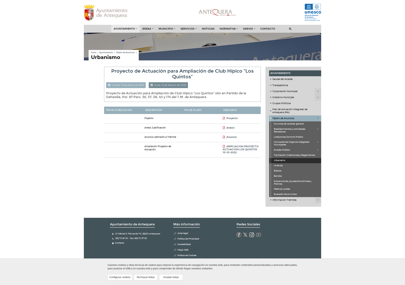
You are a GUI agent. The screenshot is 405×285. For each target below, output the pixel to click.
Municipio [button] (168, 30)
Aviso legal (183, 233)
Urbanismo (279, 160)
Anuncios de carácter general (289, 124)
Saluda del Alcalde (282, 79)
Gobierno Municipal (283, 97)
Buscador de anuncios (285, 194)
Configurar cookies (120, 277)
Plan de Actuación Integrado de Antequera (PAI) (289, 110)
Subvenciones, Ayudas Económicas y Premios (292, 182)
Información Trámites (284, 200)
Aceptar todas (171, 277)
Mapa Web (183, 250)
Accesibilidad (184, 244)
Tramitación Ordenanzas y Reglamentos (294, 155)
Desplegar (318, 91)
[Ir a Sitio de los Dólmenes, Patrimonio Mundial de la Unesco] (313, 12)
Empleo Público (282, 150)
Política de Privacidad (188, 239)
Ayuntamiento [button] (127, 30)
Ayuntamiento (106, 52)
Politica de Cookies (187, 255)
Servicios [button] (190, 30)
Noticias (208, 28)
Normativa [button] (230, 30)
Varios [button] (250, 30)
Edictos (277, 171)
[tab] (295, 79)
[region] (202, 271)
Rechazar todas (146, 277)
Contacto (267, 28)
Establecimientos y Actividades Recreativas (289, 130)
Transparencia (280, 85)
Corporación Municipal (285, 91)
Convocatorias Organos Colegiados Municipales (291, 143)
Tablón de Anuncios (125, 52)
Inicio (93, 52)
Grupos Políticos (281, 103)
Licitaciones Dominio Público (288, 137)
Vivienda (278, 166)
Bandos (278, 176)
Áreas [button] (149, 30)
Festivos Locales (282, 189)
